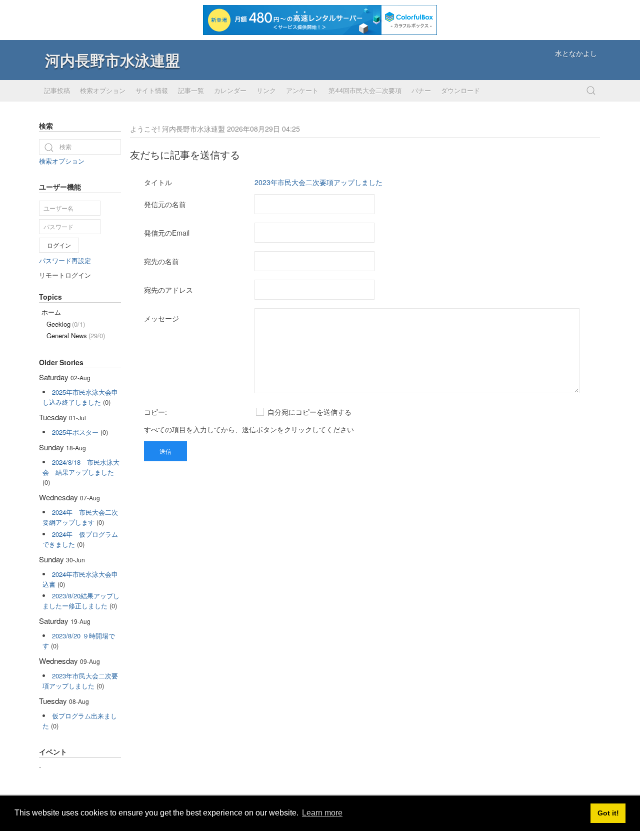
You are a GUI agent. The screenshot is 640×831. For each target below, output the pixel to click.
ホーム (51, 312)
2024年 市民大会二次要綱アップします (80, 517)
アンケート (302, 91)
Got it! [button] (608, 813)
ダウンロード (460, 91)
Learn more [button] (322, 812)
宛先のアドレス (168, 290)
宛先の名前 (161, 261)
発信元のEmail (167, 233)
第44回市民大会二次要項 (365, 91)
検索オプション (103, 91)
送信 (166, 451)
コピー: (155, 412)
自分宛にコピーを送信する (309, 412)
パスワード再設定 (65, 260)
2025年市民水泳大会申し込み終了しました (80, 397)
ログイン (59, 245)
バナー (421, 91)
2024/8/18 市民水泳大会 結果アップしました (81, 467)
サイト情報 (152, 91)
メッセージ (161, 318)
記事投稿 (57, 91)
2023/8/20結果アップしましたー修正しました (81, 600)
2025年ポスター (75, 432)
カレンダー (230, 91)
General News (75, 335)
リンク (266, 91)
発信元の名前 (165, 204)
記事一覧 (191, 91)
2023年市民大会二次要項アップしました (318, 182)
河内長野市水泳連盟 (112, 60)
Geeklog (65, 324)
